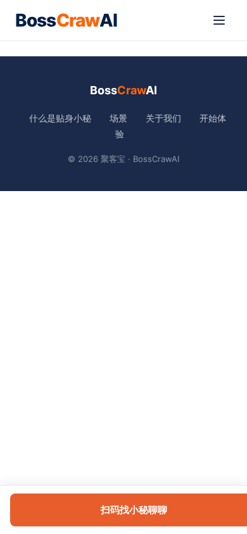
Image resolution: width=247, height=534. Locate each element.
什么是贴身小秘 (60, 118)
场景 (118, 118)
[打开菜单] (219, 20)
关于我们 (163, 118)
